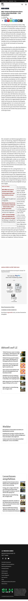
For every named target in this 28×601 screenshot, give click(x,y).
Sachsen (7, 8)
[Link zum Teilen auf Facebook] (6, 21)
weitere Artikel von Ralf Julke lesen (10, 267)
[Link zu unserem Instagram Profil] (5, 558)
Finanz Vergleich (5, 575)
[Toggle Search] (22, 4)
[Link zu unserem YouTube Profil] (8, 558)
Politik (3, 8)
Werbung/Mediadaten (6, 566)
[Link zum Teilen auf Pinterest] (8, 21)
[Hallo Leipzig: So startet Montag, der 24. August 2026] (22, 389)
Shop (15, 1)
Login (26, 1)
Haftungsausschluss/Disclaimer (8, 581)
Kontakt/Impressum (6, 562)
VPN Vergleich (5, 573)
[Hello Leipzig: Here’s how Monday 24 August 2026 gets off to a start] (22, 383)
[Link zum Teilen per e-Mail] (21, 21)
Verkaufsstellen (5, 568)
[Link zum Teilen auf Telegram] (13, 21)
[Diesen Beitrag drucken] (19, 21)
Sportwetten (4, 577)
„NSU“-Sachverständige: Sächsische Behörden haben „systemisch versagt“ (8, 216)
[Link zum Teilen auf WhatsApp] (11, 21)
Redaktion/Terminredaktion (8, 564)
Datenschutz (4, 583)
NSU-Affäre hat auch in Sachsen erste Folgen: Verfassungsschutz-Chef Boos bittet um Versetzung (8, 193)
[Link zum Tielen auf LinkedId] (16, 21)
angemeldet (10, 312)
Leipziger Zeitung (4, 1)
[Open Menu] (26, 4)
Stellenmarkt (11, 1)
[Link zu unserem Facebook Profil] (3, 558)
